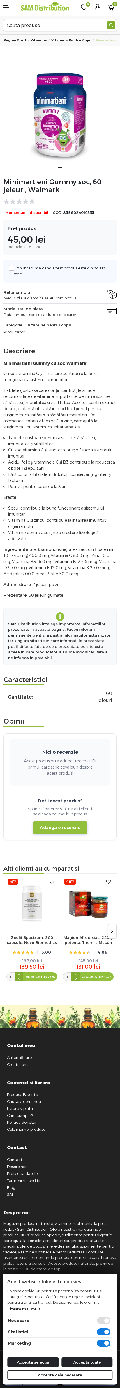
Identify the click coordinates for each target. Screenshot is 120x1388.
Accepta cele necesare (60, 1375)
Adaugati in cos (40, 977)
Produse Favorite (22, 1094)
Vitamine (39, 40)
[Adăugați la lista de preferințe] (52, 881)
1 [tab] (60, 167)
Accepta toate (87, 1362)
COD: (57, 212)
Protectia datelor (23, 1173)
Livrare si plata (20, 1108)
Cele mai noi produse (26, 1129)
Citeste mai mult (23, 1309)
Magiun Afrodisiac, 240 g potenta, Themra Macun (88, 940)
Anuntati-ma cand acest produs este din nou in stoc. (59, 271)
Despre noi (16, 1166)
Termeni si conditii (23, 1180)
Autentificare (19, 1057)
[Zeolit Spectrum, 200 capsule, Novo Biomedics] (31, 903)
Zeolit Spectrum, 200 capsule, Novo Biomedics (32, 940)
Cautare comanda (24, 1101)
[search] (111, 25)
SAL (10, 1194)
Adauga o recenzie (60, 827)
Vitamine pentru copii (71, 40)
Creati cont (17, 1064)
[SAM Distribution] (45, 7)
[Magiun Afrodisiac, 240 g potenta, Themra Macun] (88, 903)
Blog (11, 1187)
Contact (14, 1159)
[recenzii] (57, 202)
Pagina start (15, 40)
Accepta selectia (33, 1362)
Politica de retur (22, 1122)
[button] (10, 7)
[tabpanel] (60, 116)
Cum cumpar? (20, 1115)
